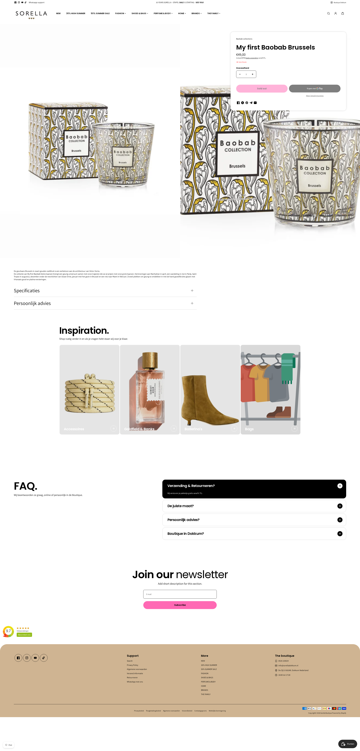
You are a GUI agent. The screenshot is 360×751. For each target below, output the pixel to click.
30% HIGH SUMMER (75, 13)
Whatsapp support (36, 2)
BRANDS (196, 13)
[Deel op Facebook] (238, 103)
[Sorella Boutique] (31, 13)
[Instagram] (19, 2)
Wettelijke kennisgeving (217, 711)
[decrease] (239, 74)
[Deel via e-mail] (255, 103)
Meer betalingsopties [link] (315, 95)
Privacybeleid (139, 711)
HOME (181, 13)
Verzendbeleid (187, 711)
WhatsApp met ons (135, 681)
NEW (58, 13)
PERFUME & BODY (162, 13)
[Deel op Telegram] (251, 103)
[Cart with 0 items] (342, 13)
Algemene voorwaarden (137, 669)
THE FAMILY (212, 13)
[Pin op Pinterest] (247, 103)
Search (130, 661)
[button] (342, 13)
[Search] (328, 13)
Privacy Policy (132, 665)
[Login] (335, 13)
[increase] (252, 74)
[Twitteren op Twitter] (242, 103)
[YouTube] (22, 2)
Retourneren (132, 677)
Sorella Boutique (326, 713)
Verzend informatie (135, 673)
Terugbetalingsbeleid (153, 711)
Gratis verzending (252, 58)
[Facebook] (15, 2)
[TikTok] (25, 2)
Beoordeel (24, 634)
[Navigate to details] (113, 428)
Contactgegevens (200, 711)
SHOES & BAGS (139, 13)
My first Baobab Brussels (275, 48)
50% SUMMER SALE (100, 13)
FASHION (119, 13)
